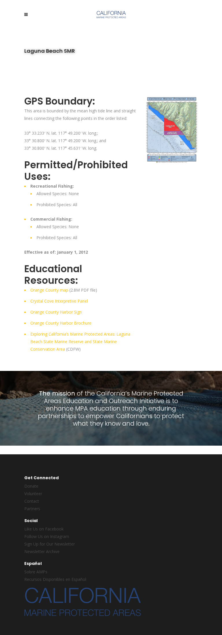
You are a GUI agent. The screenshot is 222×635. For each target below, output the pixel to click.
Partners (32, 508)
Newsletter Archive (42, 551)
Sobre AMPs (35, 571)
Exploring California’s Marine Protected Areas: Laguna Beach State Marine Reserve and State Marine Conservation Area (80, 341)
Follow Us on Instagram (46, 536)
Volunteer (33, 493)
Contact (31, 501)
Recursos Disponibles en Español (55, 579)
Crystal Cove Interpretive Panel (59, 301)
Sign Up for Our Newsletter (49, 544)
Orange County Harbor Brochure (60, 323)
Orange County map (49, 290)
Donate (31, 486)
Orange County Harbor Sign (56, 312)
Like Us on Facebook (44, 529)
